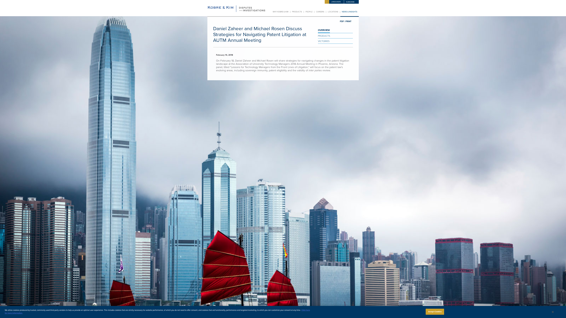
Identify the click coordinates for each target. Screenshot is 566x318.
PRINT (348, 21)
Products (297, 12)
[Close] (553, 312)
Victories (323, 41)
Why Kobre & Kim (280, 12)
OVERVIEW (324, 30)
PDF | (342, 21)
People (309, 12)
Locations (333, 12)
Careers (320, 12)
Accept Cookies (435, 311)
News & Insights (349, 12)
